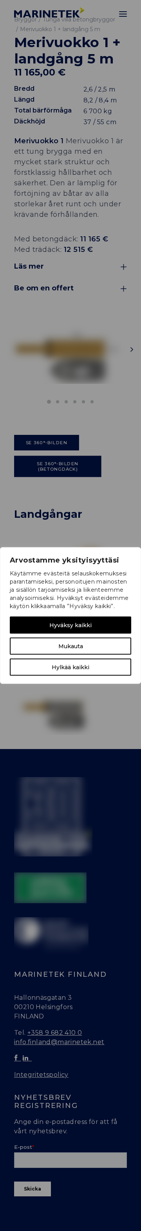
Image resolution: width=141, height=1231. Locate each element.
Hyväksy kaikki (70, 625)
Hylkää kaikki (70, 667)
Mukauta (70, 646)
